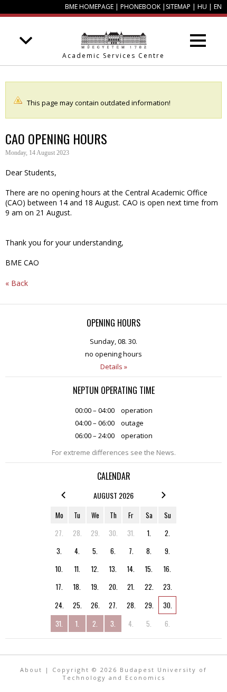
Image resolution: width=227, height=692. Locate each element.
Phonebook (140, 6)
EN (218, 6)
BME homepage (89, 6)
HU (202, 6)
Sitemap (178, 6)
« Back (16, 283)
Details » (113, 366)
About (31, 670)
